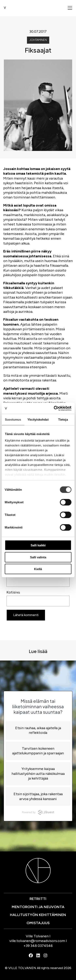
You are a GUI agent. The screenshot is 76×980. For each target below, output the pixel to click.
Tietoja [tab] (63, 419)
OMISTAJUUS (38, 923)
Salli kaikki (38, 545)
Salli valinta (38, 557)
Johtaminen (38, 40)
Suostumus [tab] (13, 419)
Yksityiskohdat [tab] (37, 419)
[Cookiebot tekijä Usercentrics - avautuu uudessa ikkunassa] (54, 408)
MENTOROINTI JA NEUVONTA (38, 907)
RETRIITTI (38, 899)
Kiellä (38, 569)
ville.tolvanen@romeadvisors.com (37, 941)
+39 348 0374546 (38, 945)
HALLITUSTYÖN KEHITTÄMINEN (38, 915)
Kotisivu (13, 592)
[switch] (65, 502)
